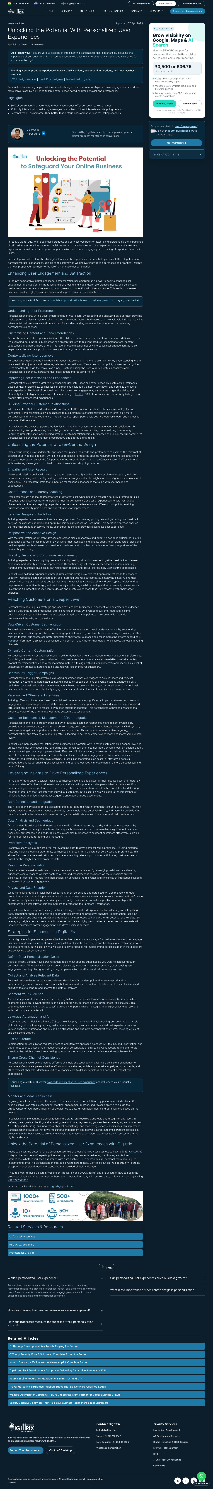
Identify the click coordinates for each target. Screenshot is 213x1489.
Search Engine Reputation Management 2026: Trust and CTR (45, 1378)
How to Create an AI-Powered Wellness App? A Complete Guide (48, 1362)
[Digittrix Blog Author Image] (43, 133)
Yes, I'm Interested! (176, 142)
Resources (156, 11)
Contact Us (159, 1465)
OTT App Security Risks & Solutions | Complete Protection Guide (47, 1354)
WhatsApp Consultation (108, 1448)
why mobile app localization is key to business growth (78, 300)
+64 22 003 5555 (46, 3)
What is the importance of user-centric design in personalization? (153, 1290)
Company (136, 11)
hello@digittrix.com (106, 1430)
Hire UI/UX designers (51, 79)
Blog (155, 1453)
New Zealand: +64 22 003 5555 (112, 1442)
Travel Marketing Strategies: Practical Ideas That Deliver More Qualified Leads (57, 1386)
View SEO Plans (164, 103)
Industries (87, 11)
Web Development (186, 126)
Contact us (135, 1151)
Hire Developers (112, 11)
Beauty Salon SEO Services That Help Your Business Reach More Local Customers (58, 1402)
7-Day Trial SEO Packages (167, 1459)
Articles (20, 23)
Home (50, 11)
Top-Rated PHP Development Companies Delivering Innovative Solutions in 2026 (57, 1370)
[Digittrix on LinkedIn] (177, 1480)
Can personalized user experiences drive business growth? (148, 1278)
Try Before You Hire (191, 3)
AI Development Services (166, 1436)
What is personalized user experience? (33, 1278)
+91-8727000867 (20, 3)
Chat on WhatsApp (60, 1450)
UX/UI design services (23, 79)
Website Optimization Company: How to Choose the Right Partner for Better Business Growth (65, 1394)
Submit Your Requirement (26, 1450)
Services (66, 11)
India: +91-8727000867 (108, 1436)
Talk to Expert (190, 103)
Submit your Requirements (186, 11)
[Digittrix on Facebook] (185, 1480)
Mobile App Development (166, 1430)
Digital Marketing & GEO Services (170, 1442)
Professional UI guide (78, 79)
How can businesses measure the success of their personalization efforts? (50, 1323)
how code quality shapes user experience (71, 1082)
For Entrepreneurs (141, 3)
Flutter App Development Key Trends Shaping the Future (43, 1346)
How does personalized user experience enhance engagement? (49, 1310)
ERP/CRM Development (165, 1448)
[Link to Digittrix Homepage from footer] (21, 1431)
